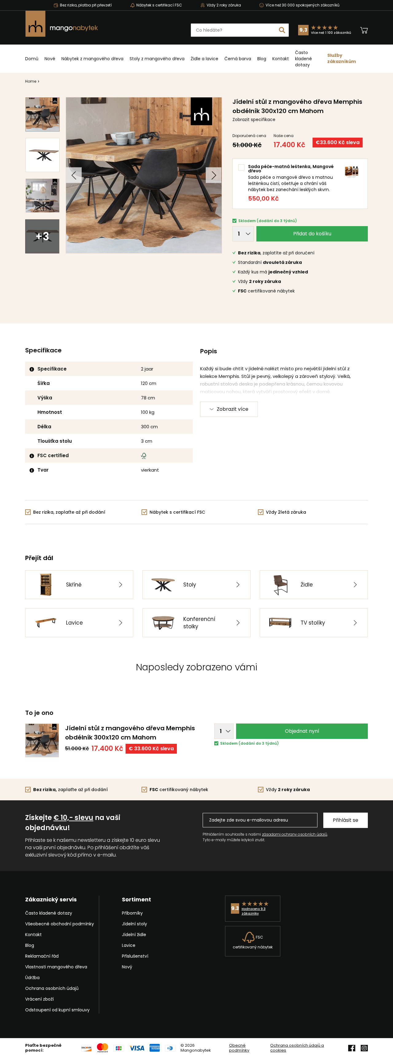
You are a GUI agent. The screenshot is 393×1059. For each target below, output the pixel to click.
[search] (282, 30)
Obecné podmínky (239, 1048)
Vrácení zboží (39, 999)
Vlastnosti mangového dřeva (56, 967)
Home (30, 81)
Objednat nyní (302, 731)
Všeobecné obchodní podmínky (59, 924)
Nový (127, 967)
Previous (74, 175)
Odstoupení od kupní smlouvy (57, 1010)
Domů (31, 59)
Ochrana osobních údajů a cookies (297, 1048)
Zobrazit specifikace (253, 119)
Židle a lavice (204, 59)
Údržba (32, 978)
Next (213, 175)
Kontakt (280, 59)
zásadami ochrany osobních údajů (294, 834)
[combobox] (240, 30)
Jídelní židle (134, 935)
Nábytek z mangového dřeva (92, 59)
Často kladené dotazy (303, 58)
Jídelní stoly (134, 924)
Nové (50, 59)
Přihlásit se (345, 820)
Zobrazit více (232, 409)
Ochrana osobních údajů (52, 988)
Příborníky (132, 913)
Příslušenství (135, 956)
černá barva (237, 59)
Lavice (128, 945)
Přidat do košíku (312, 233)
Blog (261, 59)
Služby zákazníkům (341, 58)
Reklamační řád (42, 956)
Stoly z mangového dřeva (157, 59)
